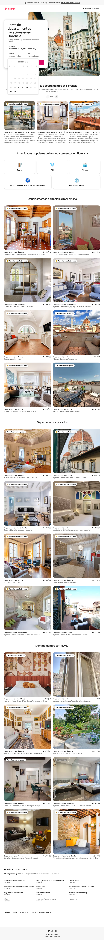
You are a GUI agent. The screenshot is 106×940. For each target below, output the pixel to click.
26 (23, 87)
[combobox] (26, 48)
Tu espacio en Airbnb (91, 9)
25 (19, 87)
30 (11, 91)
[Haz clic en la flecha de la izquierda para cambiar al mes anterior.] (11, 62)
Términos (57, 936)
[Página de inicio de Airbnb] (9, 8)
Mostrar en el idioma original (70, 3)
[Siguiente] (56, 96)
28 (31, 87)
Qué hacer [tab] (55, 874)
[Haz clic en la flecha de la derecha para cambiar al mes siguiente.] (35, 62)
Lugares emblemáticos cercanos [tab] (37, 874)
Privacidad (48, 936)
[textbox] (16, 56)
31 (15, 91)
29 (35, 87)
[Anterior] (47, 96)
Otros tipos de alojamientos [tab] (13, 874)
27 (27, 87)
